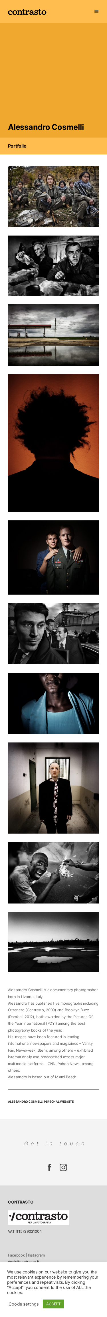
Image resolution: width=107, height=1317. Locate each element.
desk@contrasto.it (23, 1261)
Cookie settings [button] (24, 1304)
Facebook (16, 1255)
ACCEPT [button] (53, 1304)
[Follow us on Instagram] (49, 1170)
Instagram (36, 1255)
